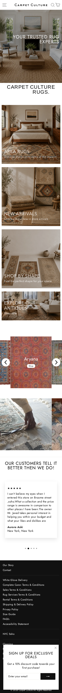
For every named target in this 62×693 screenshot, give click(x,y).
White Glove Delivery (15, 580)
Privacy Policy (10, 609)
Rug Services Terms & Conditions (21, 594)
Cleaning (8, 644)
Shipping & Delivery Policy (18, 604)
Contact (7, 570)
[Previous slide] (6, 362)
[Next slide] (56, 362)
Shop (31, 365)
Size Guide (9, 614)
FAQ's (6, 619)
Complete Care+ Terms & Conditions (23, 585)
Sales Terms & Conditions (17, 590)
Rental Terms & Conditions (18, 599)
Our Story (8, 565)
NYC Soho (8, 634)
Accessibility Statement (16, 624)
